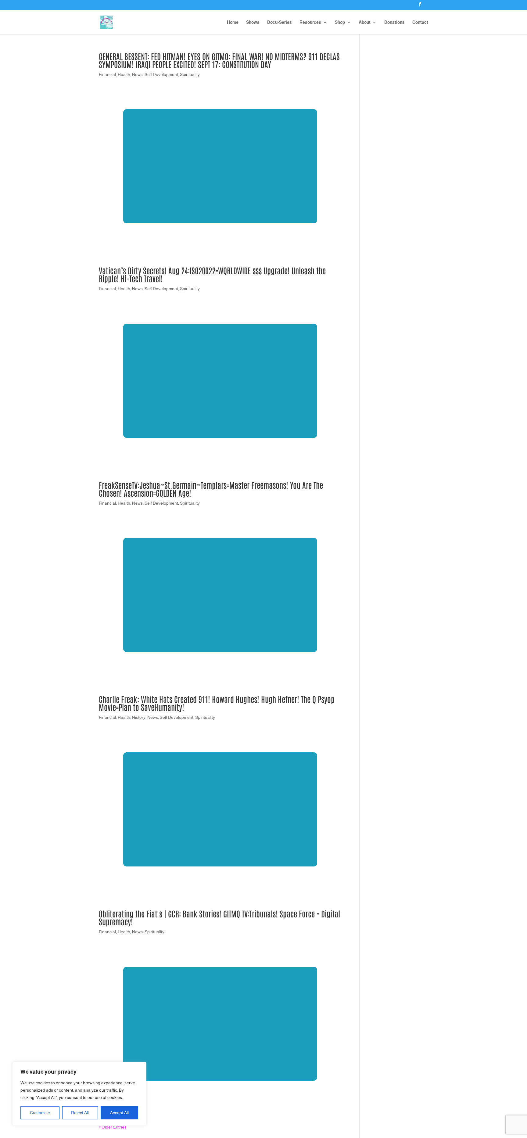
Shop (340, 22)
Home (232, 22)
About (365, 22)
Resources (310, 22)
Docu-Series (279, 22)
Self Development (161, 74)
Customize (40, 1112)
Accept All (119, 1112)
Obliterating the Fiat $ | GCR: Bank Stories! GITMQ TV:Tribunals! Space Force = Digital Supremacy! (219, 917)
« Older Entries (113, 1127)
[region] (79, 1094)
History (138, 717)
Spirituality (190, 74)
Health (124, 74)
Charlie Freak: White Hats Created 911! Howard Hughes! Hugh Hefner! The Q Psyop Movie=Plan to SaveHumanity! (217, 703)
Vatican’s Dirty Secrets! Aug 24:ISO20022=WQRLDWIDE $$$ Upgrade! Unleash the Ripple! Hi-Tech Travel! (212, 274)
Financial (107, 74)
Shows (253, 22)
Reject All (80, 1112)
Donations (394, 22)
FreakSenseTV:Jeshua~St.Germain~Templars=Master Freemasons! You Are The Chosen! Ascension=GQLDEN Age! (211, 489)
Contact (420, 22)
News (137, 74)
